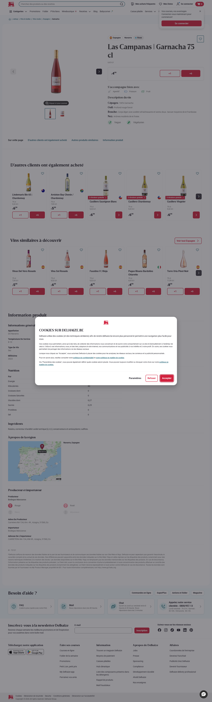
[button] (204, 694)
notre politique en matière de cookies (110, 358)
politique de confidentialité (83, 358)
